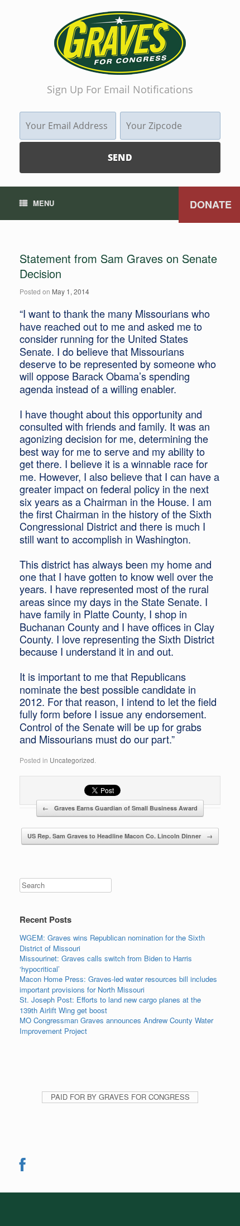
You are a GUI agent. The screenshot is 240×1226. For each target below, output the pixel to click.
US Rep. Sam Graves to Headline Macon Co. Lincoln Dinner (120, 836)
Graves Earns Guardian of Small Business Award (120, 808)
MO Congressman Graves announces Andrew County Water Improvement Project (116, 1025)
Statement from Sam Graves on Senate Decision (118, 266)
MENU (43, 203)
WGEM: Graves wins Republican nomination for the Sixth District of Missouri (112, 942)
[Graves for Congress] (120, 43)
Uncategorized (72, 760)
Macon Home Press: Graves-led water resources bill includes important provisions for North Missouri (118, 984)
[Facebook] (23, 1167)
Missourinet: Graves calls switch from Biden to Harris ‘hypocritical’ (106, 963)
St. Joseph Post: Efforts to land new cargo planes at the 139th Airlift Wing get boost (110, 1004)
